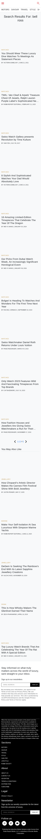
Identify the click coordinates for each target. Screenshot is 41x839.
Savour (15, 10)
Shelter (4, 758)
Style (33, 10)
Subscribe (5, 787)
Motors (5, 10)
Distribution (6, 784)
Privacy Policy (7, 796)
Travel (24, 10)
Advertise (5, 778)
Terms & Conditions (8, 781)
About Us (4, 773)
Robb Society (6, 764)
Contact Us (5, 776)
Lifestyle (5, 761)
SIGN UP (35, 685)
